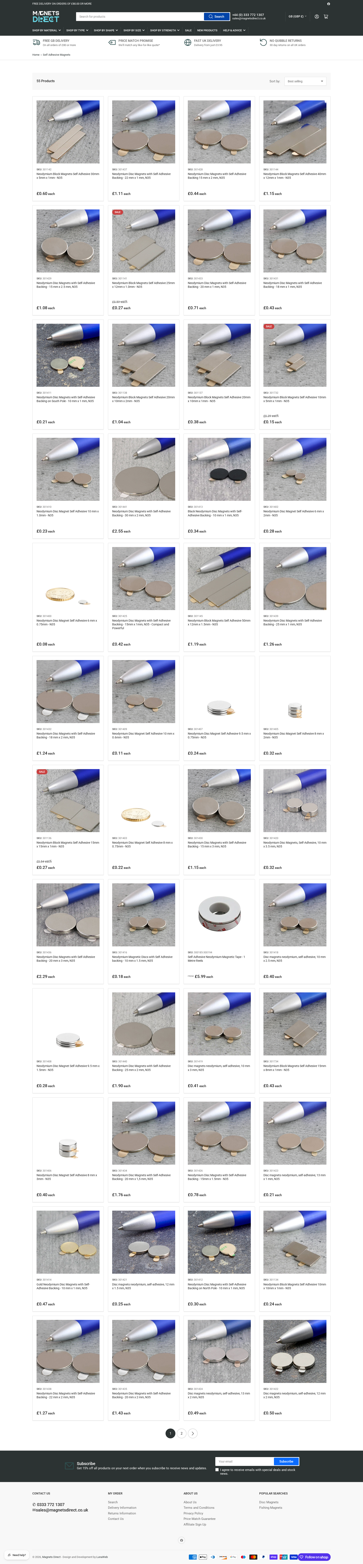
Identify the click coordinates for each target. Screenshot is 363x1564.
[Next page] (192, 1433)
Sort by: (275, 81)
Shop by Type (75, 30)
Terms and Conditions (199, 1508)
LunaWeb (102, 1557)
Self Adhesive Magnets (56, 54)
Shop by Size (132, 30)
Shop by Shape (104, 30)
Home (35, 54)
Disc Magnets (269, 1502)
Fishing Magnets (270, 1508)
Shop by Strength (163, 30)
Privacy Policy (193, 1513)
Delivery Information (122, 1508)
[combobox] (153, 16)
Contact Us (116, 1519)
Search (219, 16)
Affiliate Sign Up (195, 1524)
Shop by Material (44, 30)
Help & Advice (232, 30)
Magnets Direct (51, 1557)
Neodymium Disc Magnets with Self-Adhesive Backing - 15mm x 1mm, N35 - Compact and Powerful (141, 624)
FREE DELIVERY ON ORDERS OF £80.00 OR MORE (62, 3)
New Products (207, 30)
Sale (188, 30)
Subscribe (286, 1461)
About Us (190, 1502)
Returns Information (122, 1513)
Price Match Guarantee (200, 1519)
